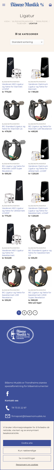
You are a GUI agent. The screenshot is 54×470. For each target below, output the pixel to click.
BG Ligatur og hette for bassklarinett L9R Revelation (13, 294)
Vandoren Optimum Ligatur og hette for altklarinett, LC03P (38, 168)
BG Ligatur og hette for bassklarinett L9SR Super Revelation (39, 294)
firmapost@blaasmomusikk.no (28, 416)
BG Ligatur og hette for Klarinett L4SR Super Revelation (13, 168)
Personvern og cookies (27, 464)
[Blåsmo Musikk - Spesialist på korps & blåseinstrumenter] (27, 4)
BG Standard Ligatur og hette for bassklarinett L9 (40, 252)
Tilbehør (21, 23)
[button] (3, 4)
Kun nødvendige (27, 450)
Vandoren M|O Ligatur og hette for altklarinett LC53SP (13, 210)
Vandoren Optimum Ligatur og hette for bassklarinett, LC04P (38, 210)
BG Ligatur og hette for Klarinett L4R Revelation (40, 127)
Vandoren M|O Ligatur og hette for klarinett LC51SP (13, 86)
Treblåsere (42, 21)
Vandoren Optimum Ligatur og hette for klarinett (38, 86)
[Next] (35, 312)
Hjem (7, 21)
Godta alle (27, 443)
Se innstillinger (27, 458)
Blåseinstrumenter (22, 21)
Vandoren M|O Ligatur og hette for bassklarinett (13, 252)
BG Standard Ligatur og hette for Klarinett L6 (13, 127)
